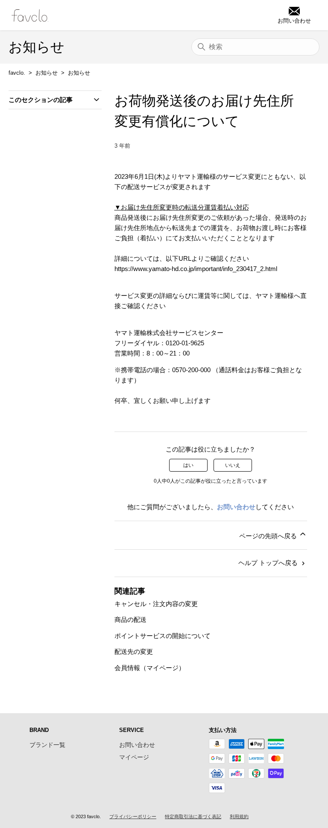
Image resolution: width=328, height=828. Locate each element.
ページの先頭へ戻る (269, 535)
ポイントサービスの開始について (162, 635)
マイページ (134, 757)
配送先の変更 (133, 651)
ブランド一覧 (47, 744)
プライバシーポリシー (132, 816)
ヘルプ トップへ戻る (268, 562)
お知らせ (46, 73)
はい (188, 465)
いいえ (232, 465)
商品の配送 (130, 619)
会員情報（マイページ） (149, 667)
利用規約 (239, 816)
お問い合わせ (236, 506)
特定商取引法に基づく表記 (193, 816)
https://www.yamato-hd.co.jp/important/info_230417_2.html (195, 268)
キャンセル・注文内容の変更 (156, 603)
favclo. (17, 73)
